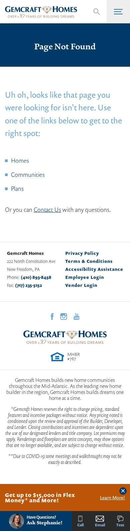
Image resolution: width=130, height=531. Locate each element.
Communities (28, 174)
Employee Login (84, 277)
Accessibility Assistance (94, 269)
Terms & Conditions (89, 261)
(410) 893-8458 (36, 277)
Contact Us (47, 209)
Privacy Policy (82, 253)
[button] (96, 11)
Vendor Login (81, 285)
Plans (17, 188)
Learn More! (112, 497)
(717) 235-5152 (28, 285)
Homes (20, 160)
